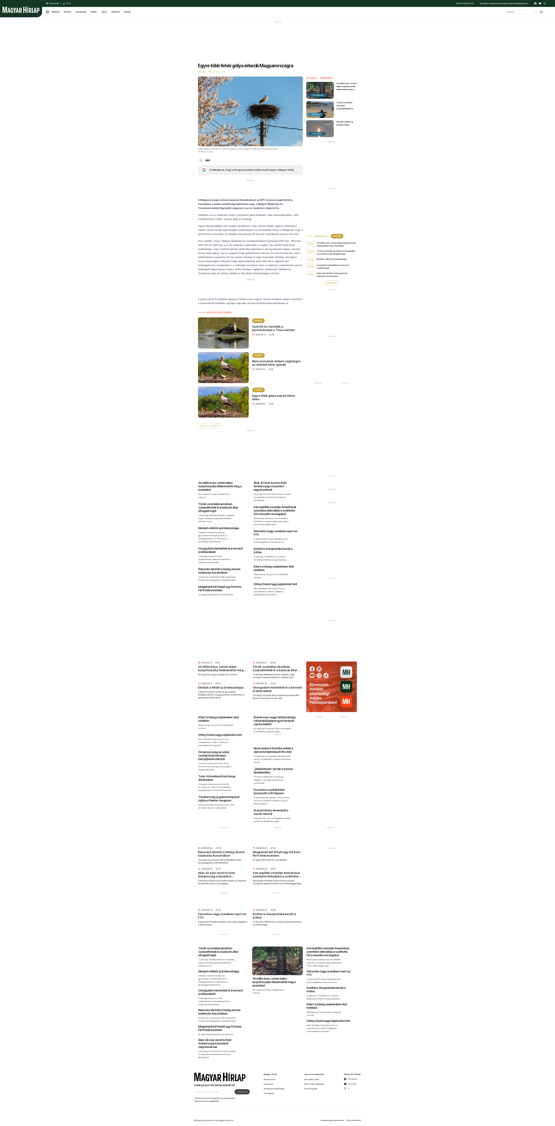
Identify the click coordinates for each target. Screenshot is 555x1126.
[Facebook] (535, 3)
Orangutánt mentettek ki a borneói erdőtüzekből (333, 266)
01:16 (310, 243)
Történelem (317, 95)
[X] (544, 3)
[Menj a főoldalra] (20, 10)
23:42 (310, 265)
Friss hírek (54, 3)
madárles (215, 426)
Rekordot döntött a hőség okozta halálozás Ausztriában (332, 274)
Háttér (94, 12)
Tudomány (316, 134)
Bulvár (127, 12)
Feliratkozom (242, 1092)
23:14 (310, 274)
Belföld (55, 12)
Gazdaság (81, 12)
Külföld (67, 12)
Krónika (258, 321)
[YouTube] (540, 3)
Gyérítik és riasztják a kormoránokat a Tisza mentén (273, 328)
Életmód (116, 12)
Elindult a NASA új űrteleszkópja (344, 123)
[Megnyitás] (47, 12)
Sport (104, 12)
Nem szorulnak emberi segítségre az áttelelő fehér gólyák (276, 362)
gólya (202, 426)
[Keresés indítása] (534, 12)
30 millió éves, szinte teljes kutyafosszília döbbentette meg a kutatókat (346, 88)
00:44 (311, 251)
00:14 (310, 259)
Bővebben (332, 282)
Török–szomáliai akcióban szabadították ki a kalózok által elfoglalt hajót (346, 108)
